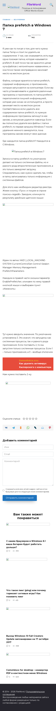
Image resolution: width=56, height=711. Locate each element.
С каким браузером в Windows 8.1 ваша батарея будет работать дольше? (26, 544)
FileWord (34, 4)
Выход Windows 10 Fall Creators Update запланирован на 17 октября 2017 (27, 639)
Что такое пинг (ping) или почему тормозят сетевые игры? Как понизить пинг (26, 593)
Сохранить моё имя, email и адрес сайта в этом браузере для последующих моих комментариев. (27, 490)
